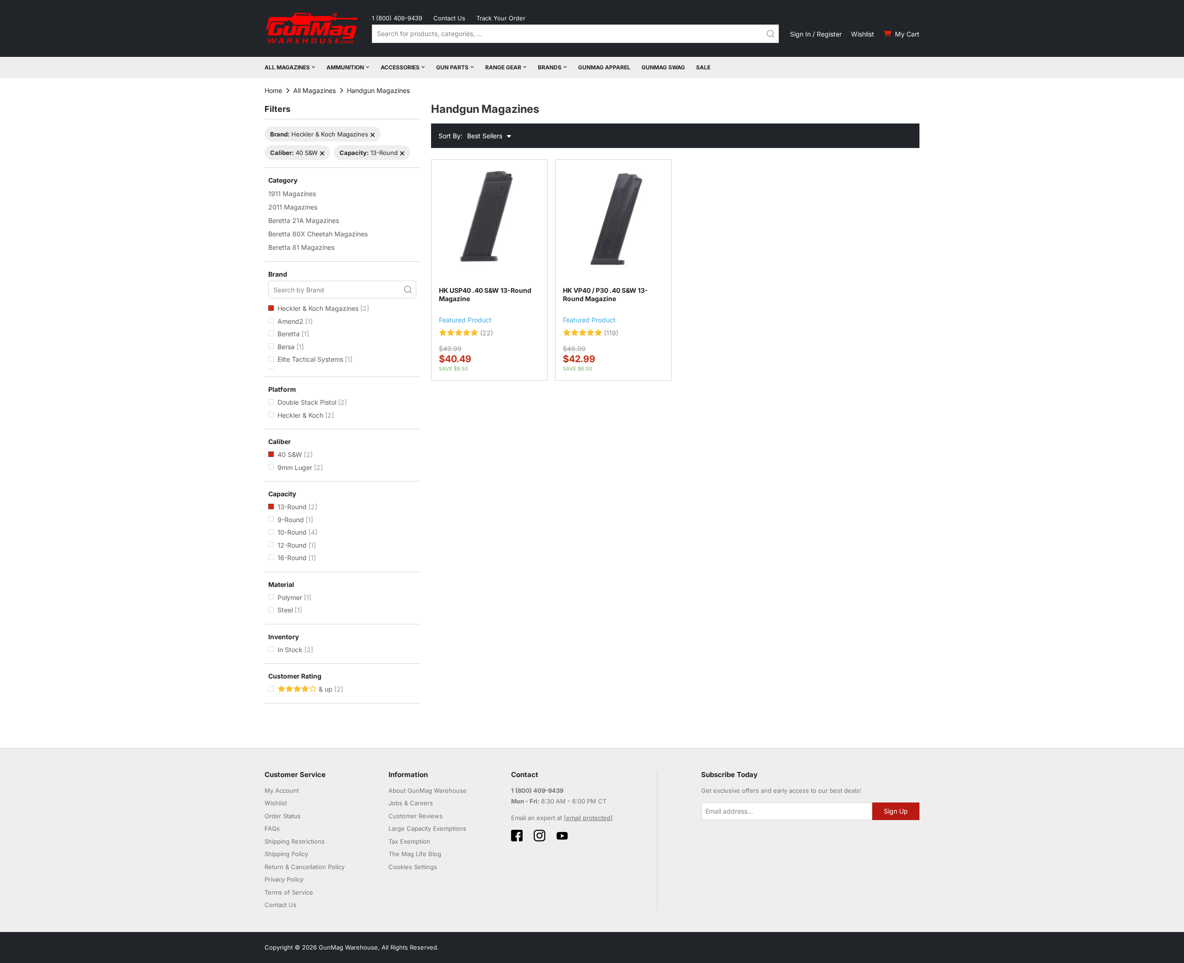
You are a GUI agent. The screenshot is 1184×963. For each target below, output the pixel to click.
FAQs (272, 828)
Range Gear (503, 67)
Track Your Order (500, 18)
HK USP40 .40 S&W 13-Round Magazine (485, 294)
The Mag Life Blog (414, 854)
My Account (282, 790)
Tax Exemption (409, 841)
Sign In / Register (816, 34)
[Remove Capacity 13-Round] (402, 153)
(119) (611, 333)
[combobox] (575, 34)
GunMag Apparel (604, 67)
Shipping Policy (286, 854)
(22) (486, 333)
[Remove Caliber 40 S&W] (322, 153)
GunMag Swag (663, 67)
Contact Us (449, 18)
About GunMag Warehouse (427, 790)
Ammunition (345, 67)
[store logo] (313, 28)
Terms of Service (289, 892)
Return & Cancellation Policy (305, 866)
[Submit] (770, 33)
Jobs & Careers (410, 803)
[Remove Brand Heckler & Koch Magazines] (372, 134)
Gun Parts (452, 67)
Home (273, 90)
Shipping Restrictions (295, 841)
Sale (703, 67)
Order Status (283, 816)
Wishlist (862, 34)
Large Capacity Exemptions (427, 828)
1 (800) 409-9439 (397, 18)
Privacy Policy (284, 879)
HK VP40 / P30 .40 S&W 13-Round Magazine (605, 294)
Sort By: (450, 136)
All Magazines (287, 67)
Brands (549, 67)
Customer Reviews (415, 816)
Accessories (400, 67)
